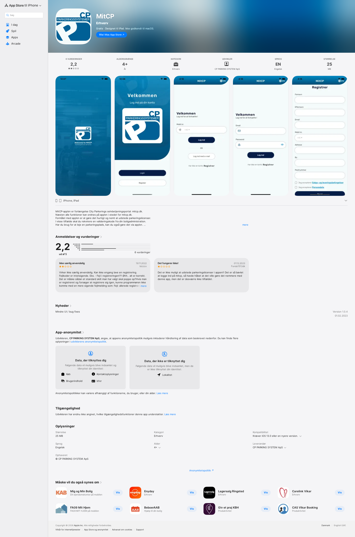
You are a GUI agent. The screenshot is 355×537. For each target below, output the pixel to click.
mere (245, 224)
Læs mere (162, 393)
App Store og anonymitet (96, 530)
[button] (24, 25)
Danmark (326, 525)
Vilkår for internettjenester (67, 530)
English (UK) (340, 525)
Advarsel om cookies (122, 530)
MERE (144, 285)
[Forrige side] (51, 501)
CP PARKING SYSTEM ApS (268, 447)
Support (140, 530)
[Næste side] (351, 501)
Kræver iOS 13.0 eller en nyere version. (275, 435)
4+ (155, 447)
